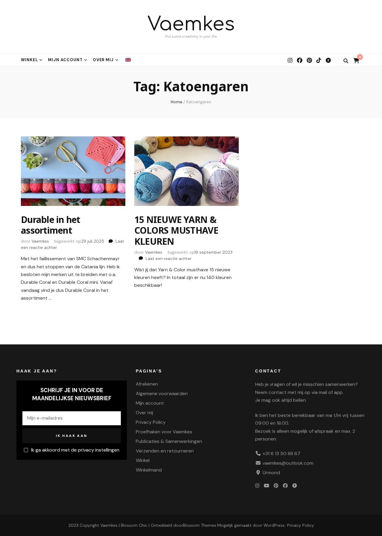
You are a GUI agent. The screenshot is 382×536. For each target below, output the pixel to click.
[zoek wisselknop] (346, 61)
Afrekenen (147, 384)
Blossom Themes (199, 525)
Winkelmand (149, 470)
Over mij (103, 59)
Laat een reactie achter (169, 258)
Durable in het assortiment (50, 224)
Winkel (29, 59)
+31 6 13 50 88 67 (281, 453)
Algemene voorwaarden (162, 393)
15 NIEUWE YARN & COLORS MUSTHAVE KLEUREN (176, 230)
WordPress (274, 525)
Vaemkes (191, 24)
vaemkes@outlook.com (288, 463)
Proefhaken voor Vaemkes (164, 432)
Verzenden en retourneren (165, 451)
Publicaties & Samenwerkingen (169, 441)
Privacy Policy (151, 422)
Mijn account (65, 59)
